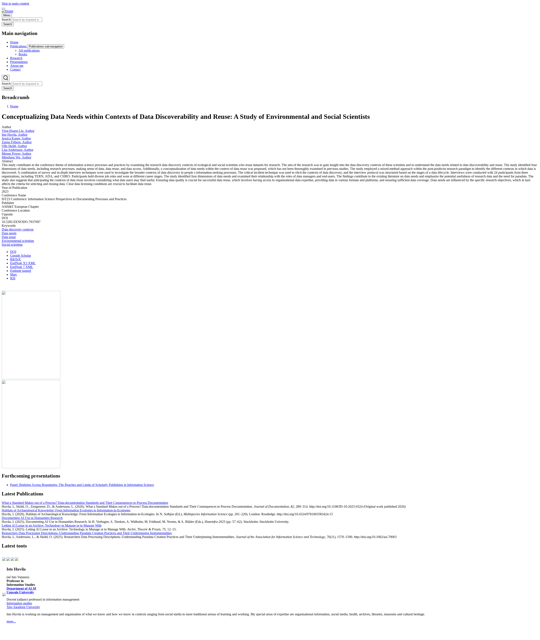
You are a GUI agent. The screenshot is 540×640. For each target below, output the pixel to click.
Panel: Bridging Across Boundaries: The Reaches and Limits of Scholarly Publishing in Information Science (82, 485)
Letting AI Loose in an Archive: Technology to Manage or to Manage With (51, 525)
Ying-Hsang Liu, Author (18, 131)
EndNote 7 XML (21, 267)
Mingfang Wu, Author (16, 157)
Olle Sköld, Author (14, 146)
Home (14, 106)
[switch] (3, 8)
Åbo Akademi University (23, 607)
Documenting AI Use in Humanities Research (32, 518)
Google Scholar (20, 255)
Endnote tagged (20, 270)
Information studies (19, 603)
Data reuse (9, 237)
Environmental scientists (18, 241)
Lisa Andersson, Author (17, 150)
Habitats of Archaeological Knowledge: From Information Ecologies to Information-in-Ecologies (66, 510)
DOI (13, 252)
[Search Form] (6, 78)
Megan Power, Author (16, 153)
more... (11, 621)
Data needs (9, 233)
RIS (12, 278)
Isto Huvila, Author (14, 134)
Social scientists (12, 244)
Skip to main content (15, 3)
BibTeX (15, 259)
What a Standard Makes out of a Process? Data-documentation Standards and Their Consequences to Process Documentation (85, 502)
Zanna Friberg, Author (17, 142)
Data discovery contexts (18, 229)
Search (6, 19)
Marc (13, 274)
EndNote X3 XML (23, 263)
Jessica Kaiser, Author (16, 138)
